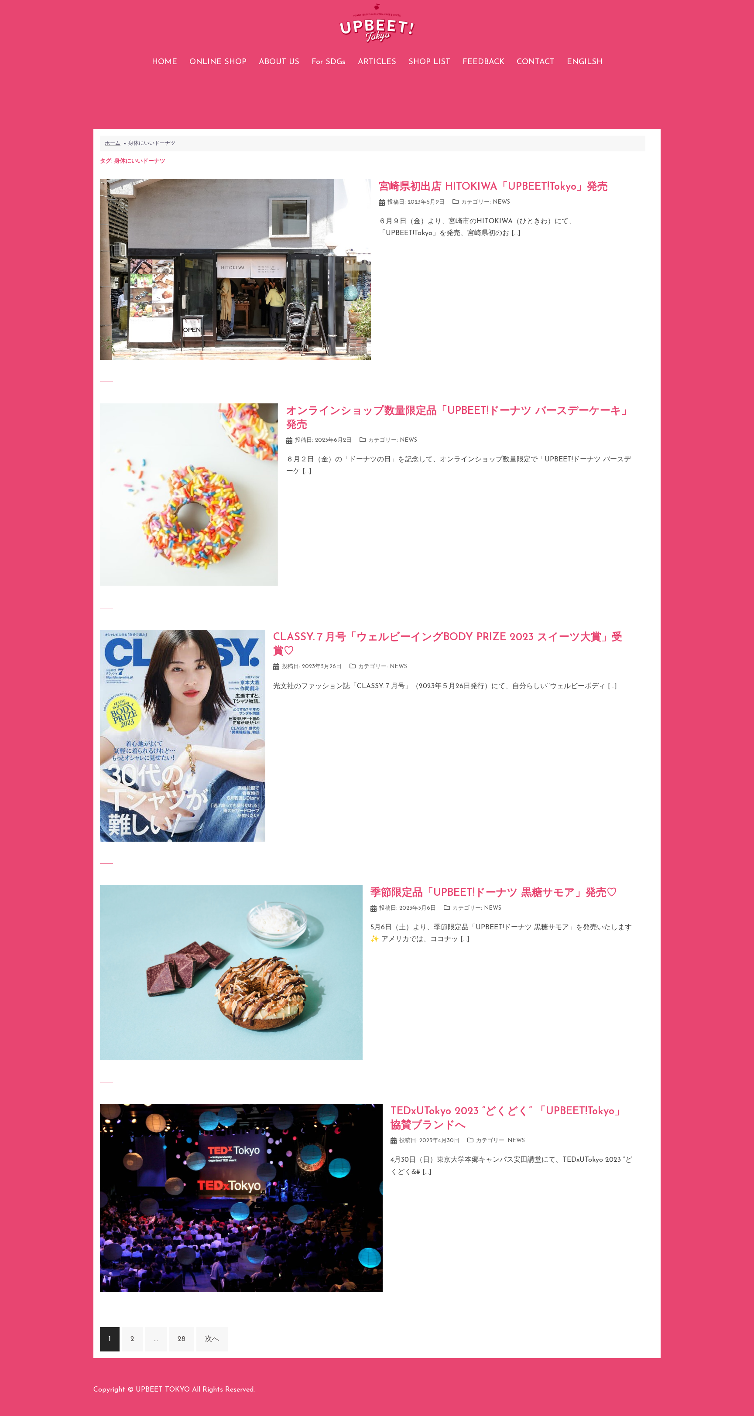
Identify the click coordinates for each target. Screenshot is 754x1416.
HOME (164, 62)
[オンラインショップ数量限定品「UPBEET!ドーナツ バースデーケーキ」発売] (189, 494)
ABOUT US (279, 62)
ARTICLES (377, 62)
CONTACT (536, 62)
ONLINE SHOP (218, 62)
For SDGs (329, 62)
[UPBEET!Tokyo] (376, 26)
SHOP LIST (429, 62)
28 (181, 1339)
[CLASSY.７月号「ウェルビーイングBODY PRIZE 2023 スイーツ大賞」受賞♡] (182, 735)
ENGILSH (585, 62)
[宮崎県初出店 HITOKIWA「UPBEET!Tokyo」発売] (235, 269)
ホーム (112, 143)
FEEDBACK (483, 62)
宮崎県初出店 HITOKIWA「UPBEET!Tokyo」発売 (493, 187)
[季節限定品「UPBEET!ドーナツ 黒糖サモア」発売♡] (231, 972)
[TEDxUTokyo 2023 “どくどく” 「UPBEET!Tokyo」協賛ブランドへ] (241, 1197)
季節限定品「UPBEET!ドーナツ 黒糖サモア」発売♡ (493, 893)
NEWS (501, 202)
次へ (212, 1339)
